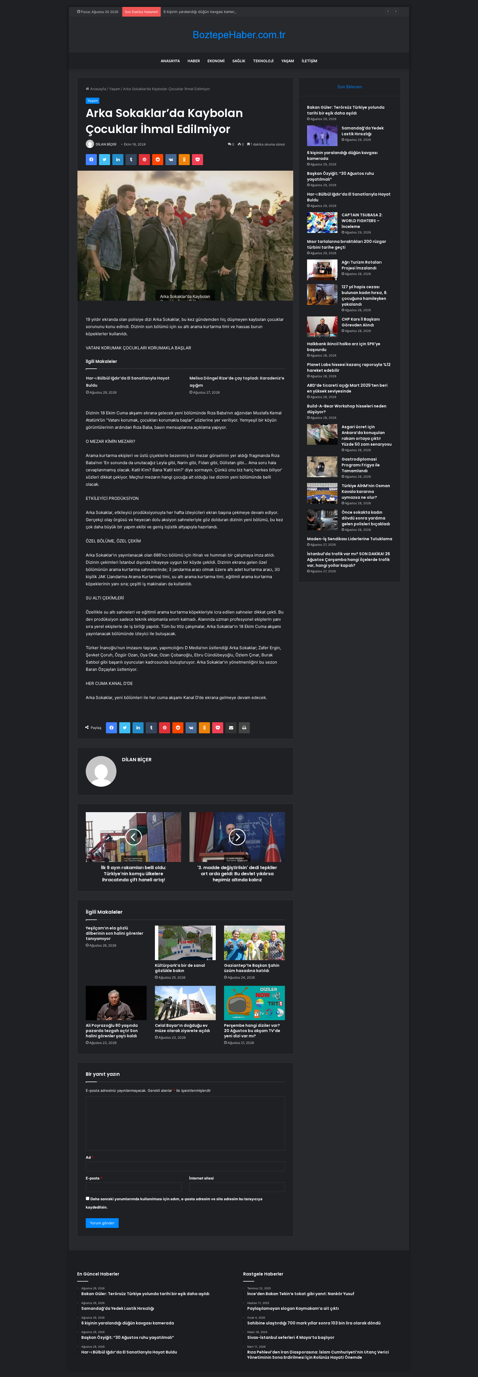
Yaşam (287, 61)
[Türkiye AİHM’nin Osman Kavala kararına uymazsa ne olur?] (322, 493)
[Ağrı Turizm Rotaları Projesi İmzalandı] (322, 269)
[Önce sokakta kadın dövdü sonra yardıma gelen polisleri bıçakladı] (322, 520)
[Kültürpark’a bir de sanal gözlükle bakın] (185, 943)
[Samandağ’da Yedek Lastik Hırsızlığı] (322, 135)
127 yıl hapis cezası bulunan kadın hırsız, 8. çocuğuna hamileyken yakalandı (365, 295)
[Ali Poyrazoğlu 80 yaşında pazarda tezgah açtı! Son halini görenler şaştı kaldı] (116, 1003)
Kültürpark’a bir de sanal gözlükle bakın (180, 968)
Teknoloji (263, 61)
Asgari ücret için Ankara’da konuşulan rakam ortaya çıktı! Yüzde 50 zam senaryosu (367, 435)
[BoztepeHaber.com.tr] (239, 34)
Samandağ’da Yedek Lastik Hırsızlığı (363, 131)
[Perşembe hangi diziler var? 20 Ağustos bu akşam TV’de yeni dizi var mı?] (254, 1003)
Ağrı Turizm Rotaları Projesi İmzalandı (362, 265)
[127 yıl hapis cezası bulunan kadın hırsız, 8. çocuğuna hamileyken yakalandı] (322, 294)
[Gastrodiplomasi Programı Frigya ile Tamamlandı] (322, 466)
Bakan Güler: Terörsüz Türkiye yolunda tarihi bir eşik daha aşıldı (346, 110)
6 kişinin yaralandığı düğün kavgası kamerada (202, 11)
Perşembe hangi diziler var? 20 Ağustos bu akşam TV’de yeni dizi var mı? (252, 1031)
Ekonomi (216, 61)
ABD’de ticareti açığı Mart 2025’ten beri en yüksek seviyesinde (347, 388)
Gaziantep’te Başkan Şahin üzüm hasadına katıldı (251, 968)
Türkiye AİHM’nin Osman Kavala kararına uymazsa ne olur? (366, 491)
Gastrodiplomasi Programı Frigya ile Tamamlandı (361, 465)
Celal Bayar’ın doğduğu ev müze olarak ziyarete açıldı (182, 1028)
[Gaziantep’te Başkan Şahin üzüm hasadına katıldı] (254, 943)
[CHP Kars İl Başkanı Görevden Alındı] (322, 326)
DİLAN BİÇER (106, 144)
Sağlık (238, 61)
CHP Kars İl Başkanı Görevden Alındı (361, 322)
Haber (194, 61)
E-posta (94, 1178)
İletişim (309, 61)
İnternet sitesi (201, 1178)
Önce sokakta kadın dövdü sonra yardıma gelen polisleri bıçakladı (366, 518)
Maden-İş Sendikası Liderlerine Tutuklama (349, 539)
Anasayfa (170, 61)
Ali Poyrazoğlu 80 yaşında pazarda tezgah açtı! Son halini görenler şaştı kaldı (112, 1031)
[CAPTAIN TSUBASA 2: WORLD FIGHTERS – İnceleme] (322, 222)
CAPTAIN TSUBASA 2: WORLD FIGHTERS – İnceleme (362, 220)
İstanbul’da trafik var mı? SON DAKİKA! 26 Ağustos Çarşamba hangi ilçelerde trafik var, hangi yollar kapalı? (348, 559)
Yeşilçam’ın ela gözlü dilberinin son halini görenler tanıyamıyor (114, 933)
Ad (89, 1157)
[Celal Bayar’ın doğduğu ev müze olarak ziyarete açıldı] (185, 1003)
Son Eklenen (349, 86)
